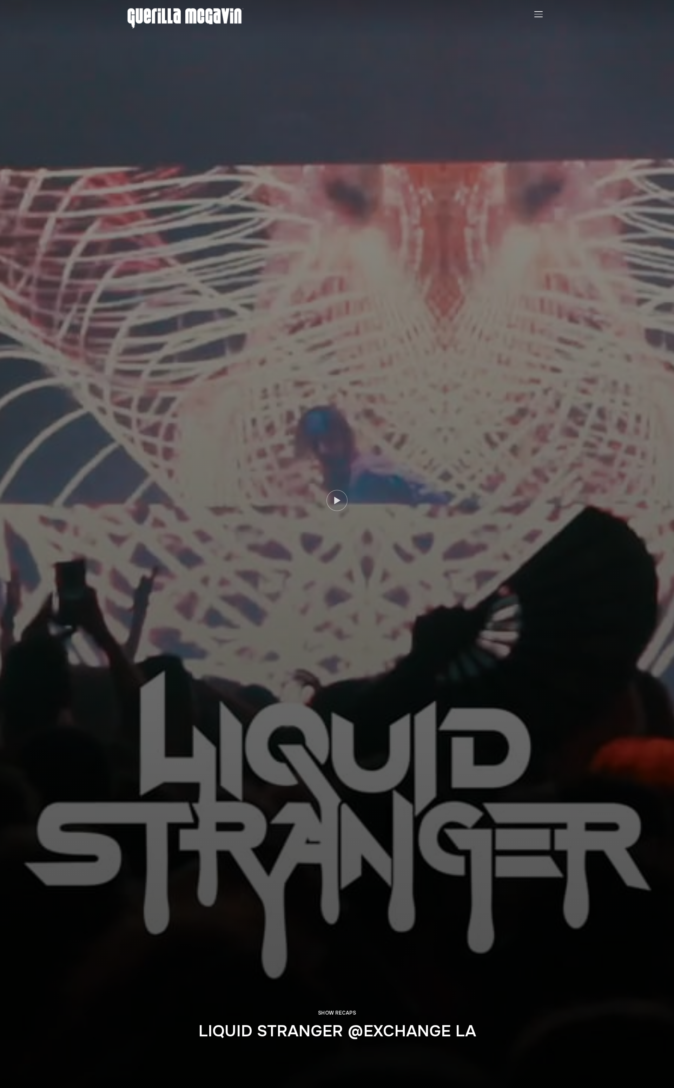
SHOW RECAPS (337, 1013)
